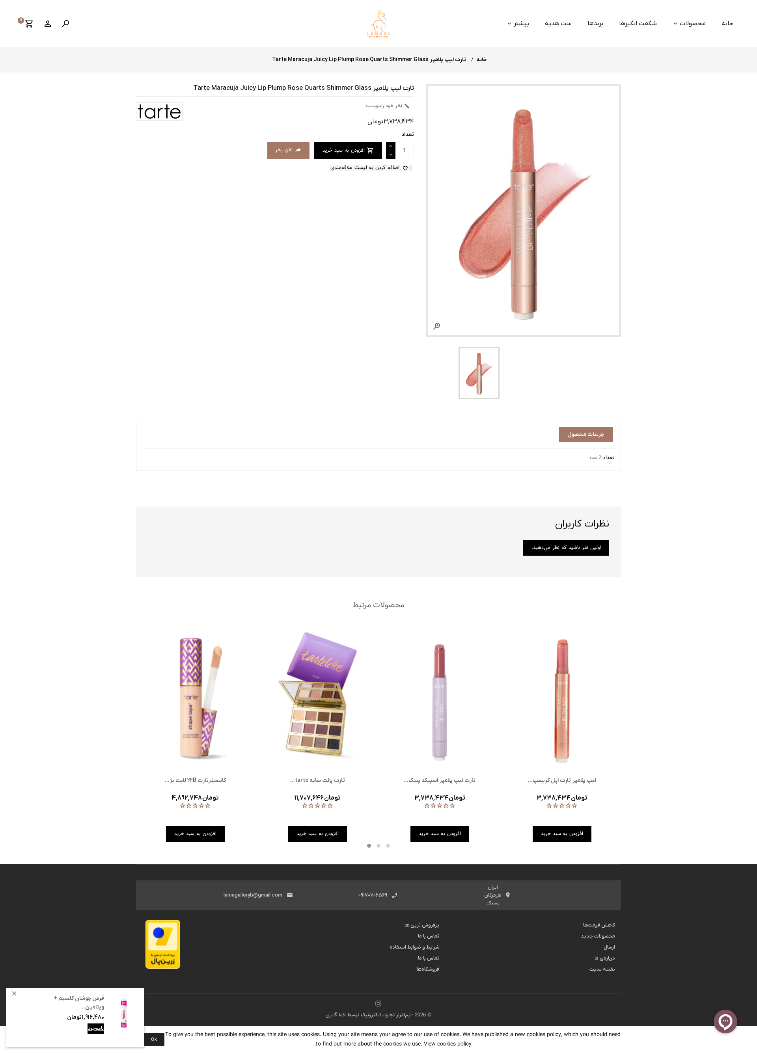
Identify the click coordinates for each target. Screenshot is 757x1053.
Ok (154, 1039)
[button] (369, 846)
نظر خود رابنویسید (387, 106)
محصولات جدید (598, 936)
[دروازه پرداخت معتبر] (162, 946)
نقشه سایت (602, 969)
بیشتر (521, 24)
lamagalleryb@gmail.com (253, 895)
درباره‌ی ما (605, 958)
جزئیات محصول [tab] (585, 434)
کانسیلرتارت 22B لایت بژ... (195, 780)
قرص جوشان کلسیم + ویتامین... (79, 1003)
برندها (595, 24)
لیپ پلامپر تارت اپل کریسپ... (562, 780)
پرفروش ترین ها (422, 925)
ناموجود (96, 1029)
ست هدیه (558, 24)
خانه (727, 24)
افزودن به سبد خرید (83, 1034)
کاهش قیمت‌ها (599, 925)
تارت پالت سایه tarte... (317, 780)
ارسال (609, 947)
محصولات (693, 24)
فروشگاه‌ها (428, 969)
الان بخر (288, 150)
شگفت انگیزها (638, 24)
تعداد (609, 457)
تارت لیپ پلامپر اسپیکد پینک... (439, 780)
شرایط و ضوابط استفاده (414, 947)
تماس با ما (428, 936)
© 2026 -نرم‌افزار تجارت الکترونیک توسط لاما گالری (378, 1015)
